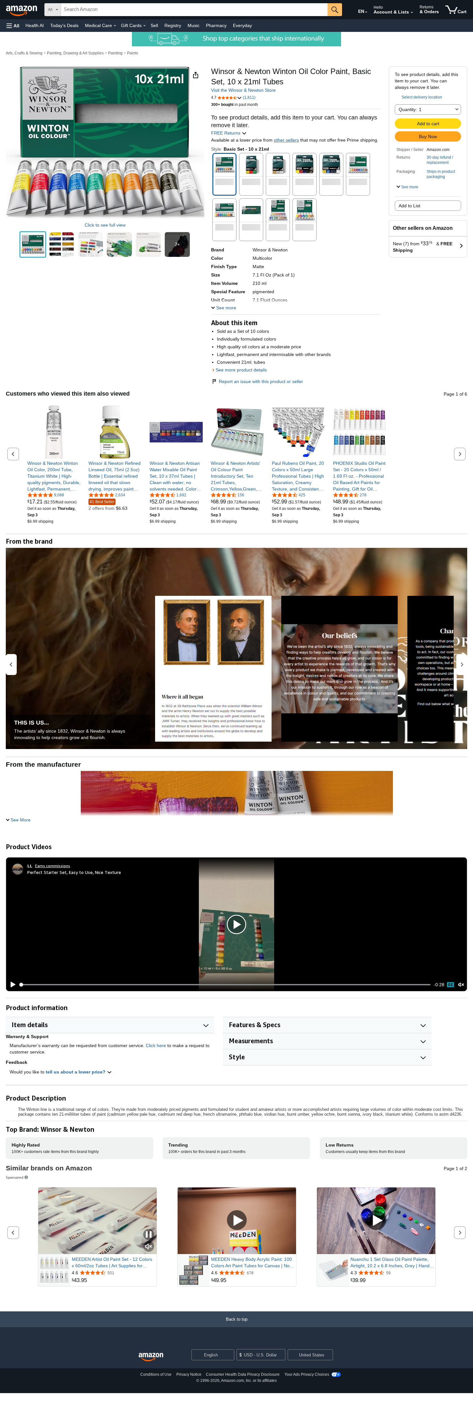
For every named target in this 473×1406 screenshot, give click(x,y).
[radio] (32, 244)
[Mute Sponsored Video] (148, 1247)
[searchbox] (194, 10)
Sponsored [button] (14, 1177)
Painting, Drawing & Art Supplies (75, 53)
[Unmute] (461, 985)
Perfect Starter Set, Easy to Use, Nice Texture (74, 872)
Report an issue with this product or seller (261, 381)
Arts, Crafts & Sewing (24, 53)
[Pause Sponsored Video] (148, 1235)
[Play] (11, 985)
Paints (132, 53)
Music (193, 25)
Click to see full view (105, 225)
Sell (154, 25)
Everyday (242, 25)
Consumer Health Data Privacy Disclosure (243, 1374)
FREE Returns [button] (226, 133)
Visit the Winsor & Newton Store (243, 90)
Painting (115, 53)
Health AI (34, 25)
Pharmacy (216, 25)
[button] (13, 25)
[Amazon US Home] (151, 1357)
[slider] (225, 984)
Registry (172, 25)
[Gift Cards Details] (144, 25)
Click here (156, 1045)
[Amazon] (22, 10)
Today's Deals (64, 25)
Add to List (409, 205)
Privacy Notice (188, 1374)
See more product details (241, 369)
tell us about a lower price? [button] (76, 1071)
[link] (53, 476)
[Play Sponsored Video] (237, 1221)
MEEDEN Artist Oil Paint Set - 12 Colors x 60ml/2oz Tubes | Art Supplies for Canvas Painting (112, 1263)
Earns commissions (52, 865)
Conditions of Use (156, 1374)
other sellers (286, 140)
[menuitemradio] (450, 984)
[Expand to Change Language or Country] (366, 12)
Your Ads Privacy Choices (306, 1374)
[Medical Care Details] (115, 25)
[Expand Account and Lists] (412, 12)
